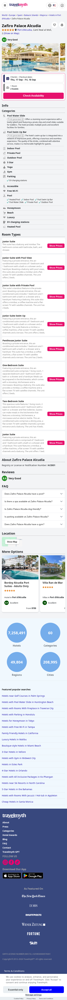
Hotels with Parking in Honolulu (18, 714)
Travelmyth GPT (10, 851)
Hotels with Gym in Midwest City (19, 758)
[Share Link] (62, 25)
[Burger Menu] (5, 5)
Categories (8, 830)
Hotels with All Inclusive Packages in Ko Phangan (27, 776)
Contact (6, 847)
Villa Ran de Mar (53, 582)
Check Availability (33, 95)
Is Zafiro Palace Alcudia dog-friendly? (23, 509)
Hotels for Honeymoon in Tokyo (18, 720)
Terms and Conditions (46, 998)
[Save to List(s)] (54, 25)
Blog (4, 839)
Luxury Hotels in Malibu (14, 739)
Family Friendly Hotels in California (20, 733)
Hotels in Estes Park (12, 764)
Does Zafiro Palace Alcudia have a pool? (24, 494)
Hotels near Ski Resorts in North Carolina (23, 783)
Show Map (12, 542)
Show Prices (55, 245)
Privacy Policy (31, 998)
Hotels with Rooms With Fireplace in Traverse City (27, 708)
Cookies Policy (18, 998)
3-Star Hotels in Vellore (14, 751)
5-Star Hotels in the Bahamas (17, 789)
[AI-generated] (22, 119)
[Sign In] (62, 5)
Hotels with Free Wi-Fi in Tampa (18, 726)
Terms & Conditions (14, 970)
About (5, 822)
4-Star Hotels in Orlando (14, 770)
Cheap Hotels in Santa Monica (17, 801)
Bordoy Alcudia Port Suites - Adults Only (16, 584)
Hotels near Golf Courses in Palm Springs (23, 695)
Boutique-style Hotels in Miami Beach (21, 745)
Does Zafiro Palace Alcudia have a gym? (24, 524)
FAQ (4, 843)
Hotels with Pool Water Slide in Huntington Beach (27, 702)
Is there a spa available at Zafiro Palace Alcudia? (29, 501)
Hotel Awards (9, 835)
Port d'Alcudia (24, 29)
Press (5, 826)
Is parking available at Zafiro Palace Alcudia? (27, 516)
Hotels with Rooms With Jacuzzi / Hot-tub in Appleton (29, 795)
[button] (33, 87)
